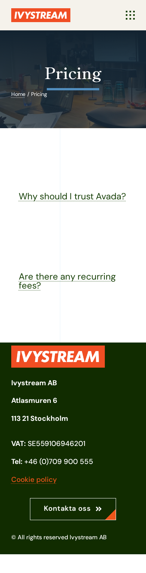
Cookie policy (34, 479)
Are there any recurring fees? (67, 281)
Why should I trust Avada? (72, 196)
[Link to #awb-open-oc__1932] (130, 15)
